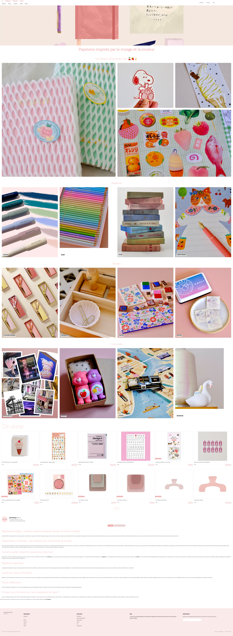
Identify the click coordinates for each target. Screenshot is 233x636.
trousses (16, 547)
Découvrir (116, 508)
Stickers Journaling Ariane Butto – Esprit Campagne (11, 500)
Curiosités (15, 3)
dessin (42, 556)
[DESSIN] (88, 217)
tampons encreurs (121, 556)
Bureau (9, 3)
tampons (33, 597)
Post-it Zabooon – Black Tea (122, 500)
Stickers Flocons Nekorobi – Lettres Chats (163, 462)
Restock (22, 1)
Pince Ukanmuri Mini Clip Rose (161, 500)
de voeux (140, 556)
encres (72, 556)
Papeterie (4, 3)
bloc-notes (130, 556)
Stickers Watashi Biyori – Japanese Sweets (47, 462)
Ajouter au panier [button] (74, 502)
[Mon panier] (230, 2)
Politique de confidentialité (219, 631)
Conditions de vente (228, 631)
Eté (2, 1)
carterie (18, 577)
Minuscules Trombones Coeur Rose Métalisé (202, 462)
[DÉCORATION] (203, 378)
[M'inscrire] (200, 620)
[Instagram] (4, 616)
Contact (78, 622)
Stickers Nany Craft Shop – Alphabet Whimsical (125, 462)
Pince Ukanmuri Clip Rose (198, 500)
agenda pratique (129, 545)
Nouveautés (15, 1)
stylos (12, 547)
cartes (59, 597)
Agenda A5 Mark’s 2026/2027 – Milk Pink (86, 462)
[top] (229, 627)
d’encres (39, 597)
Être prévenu (36, 502)
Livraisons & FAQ (79, 620)
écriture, (49, 556)
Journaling (8, 1)
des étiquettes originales (155, 545)
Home (25, 618)
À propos (48, 599)
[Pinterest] (9, 616)
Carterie (21, 3)
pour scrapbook (108, 556)
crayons (65, 556)
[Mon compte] (227, 2)
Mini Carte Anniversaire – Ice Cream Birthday (10, 462)
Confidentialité (79, 625)
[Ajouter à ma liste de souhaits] (38, 462)
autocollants (55, 577)
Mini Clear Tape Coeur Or (44, 500)
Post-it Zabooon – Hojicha (83, 500)
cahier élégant (107, 545)
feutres (68, 556)
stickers (29, 577)
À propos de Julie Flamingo (81, 618)
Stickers (26, 3)
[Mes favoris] (224, 2)
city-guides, (74, 577)
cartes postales (64, 577)
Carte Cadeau (79, 616)
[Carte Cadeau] (221, 2)
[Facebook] (7, 616)
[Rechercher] (218, 2)
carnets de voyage (21, 597)
